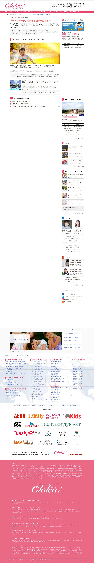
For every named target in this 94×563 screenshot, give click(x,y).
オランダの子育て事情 (36, 373)
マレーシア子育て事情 (35, 30)
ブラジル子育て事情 (35, 388)
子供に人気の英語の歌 (56, 379)
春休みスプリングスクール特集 (73, 134)
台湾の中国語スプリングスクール (58, 518)
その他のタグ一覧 (35, 398)
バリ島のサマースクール (32, 511)
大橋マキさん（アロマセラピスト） (73, 238)
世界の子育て (8, 11)
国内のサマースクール (17, 512)
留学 (35, 33)
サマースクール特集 (72, 132)
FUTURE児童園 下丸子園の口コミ (62, 552)
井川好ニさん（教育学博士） (72, 277)
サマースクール (26, 471)
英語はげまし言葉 (55, 369)
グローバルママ (54, 389)
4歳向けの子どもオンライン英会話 (36, 532)
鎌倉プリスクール (77, 384)
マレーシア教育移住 (23, 30)
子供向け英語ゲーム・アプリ (57, 378)
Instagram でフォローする (70, 299)
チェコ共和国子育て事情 (36, 379)
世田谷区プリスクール (78, 371)
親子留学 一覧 (79, 138)
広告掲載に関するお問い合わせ (47, 559)
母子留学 (41, 32)
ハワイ (45, 92)
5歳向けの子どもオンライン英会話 (53, 532)
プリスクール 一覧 (78, 213)
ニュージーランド (78, 124)
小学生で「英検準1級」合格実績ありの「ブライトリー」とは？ (28, 106)
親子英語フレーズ (55, 374)
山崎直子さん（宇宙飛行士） (72, 249)
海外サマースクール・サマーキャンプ (33, 502)
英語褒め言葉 (54, 368)
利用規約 (21, 559)
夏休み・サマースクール (11, 390)
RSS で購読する (68, 301)
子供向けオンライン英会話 (71, 337)
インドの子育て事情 (35, 369)
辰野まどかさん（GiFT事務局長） (72, 279)
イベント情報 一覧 (78, 166)
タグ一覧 (21, 8)
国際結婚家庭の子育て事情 (37, 394)
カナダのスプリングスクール (18, 518)
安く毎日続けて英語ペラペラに (67, 540)
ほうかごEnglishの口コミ (26, 526)
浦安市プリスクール (77, 388)
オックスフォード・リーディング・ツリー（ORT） (28, 540)
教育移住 (34, 32)
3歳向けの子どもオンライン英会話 (19, 532)
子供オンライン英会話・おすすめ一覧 (72, 47)
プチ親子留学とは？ (10, 379)
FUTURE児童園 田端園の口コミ (25, 553)
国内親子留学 (9, 371)
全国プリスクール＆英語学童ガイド (21, 103)
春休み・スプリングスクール (12, 392)
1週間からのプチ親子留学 (51, 32)
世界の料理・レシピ (55, 399)
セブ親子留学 (78, 128)
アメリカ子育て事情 (35, 361)
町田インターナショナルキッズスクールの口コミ (43, 552)
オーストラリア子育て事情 (37, 371)
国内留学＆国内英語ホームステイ (72, 130)
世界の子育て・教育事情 (44, 471)
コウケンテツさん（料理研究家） (72, 245)
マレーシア (45, 30)
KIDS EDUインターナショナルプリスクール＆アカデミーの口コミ (50, 547)
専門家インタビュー (41, 473)
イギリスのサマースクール (34, 509)
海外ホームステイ (55, 396)
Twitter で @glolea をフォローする (73, 296)
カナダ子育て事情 (35, 374)
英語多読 (14, 540)
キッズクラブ (54, 397)
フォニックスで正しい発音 (53, 540)
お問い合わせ (35, 559)
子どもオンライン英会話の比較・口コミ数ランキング (28, 475)
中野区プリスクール (77, 376)
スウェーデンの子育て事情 (37, 378)
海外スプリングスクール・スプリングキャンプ (53, 502)
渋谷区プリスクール (77, 369)
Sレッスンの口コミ (53, 524)
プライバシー (15, 559)
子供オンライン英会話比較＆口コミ (21, 101)
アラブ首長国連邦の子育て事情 (38, 363)
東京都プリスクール (76, 366)
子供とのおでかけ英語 (56, 371)
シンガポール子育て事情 (36, 376)
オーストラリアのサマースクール (19, 509)
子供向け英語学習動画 (56, 376)
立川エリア (80, 207)
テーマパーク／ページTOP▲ (79, 329)
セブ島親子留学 (9, 369)
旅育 (13, 33)
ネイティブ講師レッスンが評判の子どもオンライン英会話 (26, 534)
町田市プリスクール (77, 378)
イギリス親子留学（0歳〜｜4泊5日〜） (15, 366)
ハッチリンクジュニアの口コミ (40, 526)
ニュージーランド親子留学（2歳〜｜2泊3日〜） (17, 363)
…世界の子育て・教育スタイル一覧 (39, 399)
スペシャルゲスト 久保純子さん (72, 344)
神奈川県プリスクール (77, 381)
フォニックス (54, 364)
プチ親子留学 (16, 11)
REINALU (30, 89)
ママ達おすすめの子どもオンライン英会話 (72, 532)
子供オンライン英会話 (26, 11)
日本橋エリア (74, 207)
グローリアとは (9, 8)
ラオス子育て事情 (35, 393)
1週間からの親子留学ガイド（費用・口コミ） (16, 373)
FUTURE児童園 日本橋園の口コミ (41, 553)
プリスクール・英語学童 (60, 475)
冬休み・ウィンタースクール (12, 394)
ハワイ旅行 (40, 92)
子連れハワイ (33, 92)
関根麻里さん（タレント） (73, 236)
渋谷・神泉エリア (66, 207)
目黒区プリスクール (77, 373)
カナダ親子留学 (67, 124)
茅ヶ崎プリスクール (77, 383)
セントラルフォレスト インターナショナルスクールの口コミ (40, 549)
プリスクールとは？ (76, 361)
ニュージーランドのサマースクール (49, 509)
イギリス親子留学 (67, 128)
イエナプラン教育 (55, 394)
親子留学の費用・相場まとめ (12, 382)
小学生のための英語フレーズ (57, 381)
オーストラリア (67, 126)
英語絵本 (66, 11)
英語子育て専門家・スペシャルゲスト (59, 387)
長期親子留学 (27, 32)
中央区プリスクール (77, 374)
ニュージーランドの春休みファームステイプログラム (38, 518)
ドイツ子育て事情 (35, 383)
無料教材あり (67, 45)
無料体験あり (67, 43)
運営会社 (8, 559)
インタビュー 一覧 (78, 285)
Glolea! (11, 17)
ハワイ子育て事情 (35, 386)
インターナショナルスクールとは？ (79, 363)
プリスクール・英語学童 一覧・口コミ (80, 364)
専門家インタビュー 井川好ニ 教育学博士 (73, 347)
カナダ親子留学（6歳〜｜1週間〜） (14, 364)
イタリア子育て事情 (35, 366)
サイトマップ (15, 8)
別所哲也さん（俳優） (73, 240)
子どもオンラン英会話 (70, 502)
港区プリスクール (77, 368)
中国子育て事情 (34, 396)
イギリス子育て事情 (35, 364)
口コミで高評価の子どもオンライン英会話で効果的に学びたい (32, 541)
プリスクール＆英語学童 (39, 11)
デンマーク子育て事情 (36, 381)
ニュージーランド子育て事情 (37, 384)
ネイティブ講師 (78, 45)
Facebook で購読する (69, 294)
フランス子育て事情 (35, 389)
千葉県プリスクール (76, 386)
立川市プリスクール (77, 379)
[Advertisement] (35, 124)
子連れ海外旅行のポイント (12, 384)
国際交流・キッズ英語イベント (13, 395)
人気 (78, 43)
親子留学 (14, 30)
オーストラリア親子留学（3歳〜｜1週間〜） (16, 361)
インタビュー (49, 11)
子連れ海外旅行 (28, 33)
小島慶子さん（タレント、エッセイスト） (72, 242)
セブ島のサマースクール (74, 511)
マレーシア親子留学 (16, 32)
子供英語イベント (58, 11)
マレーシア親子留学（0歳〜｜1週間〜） (15, 368)
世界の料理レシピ (74, 11)
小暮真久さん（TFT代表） (73, 281)
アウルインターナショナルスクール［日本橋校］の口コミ (57, 550)
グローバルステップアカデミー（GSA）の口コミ (37, 524)
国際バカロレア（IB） (56, 392)
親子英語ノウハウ (55, 366)
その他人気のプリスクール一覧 (70, 209)
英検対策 (43, 540)
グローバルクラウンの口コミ (18, 524)
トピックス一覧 (54, 401)
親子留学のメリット (10, 381)
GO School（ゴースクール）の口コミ (67, 524)
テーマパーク (25, 17)
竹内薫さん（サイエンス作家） (73, 247)
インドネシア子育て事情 (36, 368)
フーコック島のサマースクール (46, 511)
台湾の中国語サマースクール (61, 511)
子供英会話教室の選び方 (56, 363)
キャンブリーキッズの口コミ (55, 526)
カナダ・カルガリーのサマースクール (67, 509)
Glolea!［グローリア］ (10, 355)
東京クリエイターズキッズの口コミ (35, 550)
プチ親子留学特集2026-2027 (71, 333)
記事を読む (51, 71)
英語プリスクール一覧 (70, 340)
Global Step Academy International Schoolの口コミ (23, 547)
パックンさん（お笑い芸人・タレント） (73, 251)
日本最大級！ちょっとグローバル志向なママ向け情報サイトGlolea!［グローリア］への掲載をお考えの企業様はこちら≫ (47, 405)
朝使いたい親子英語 (55, 373)
